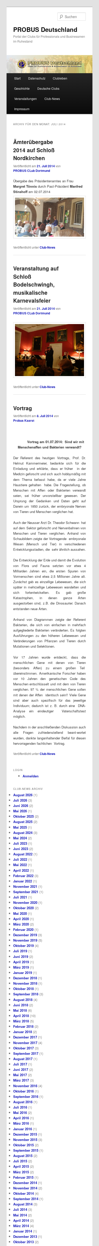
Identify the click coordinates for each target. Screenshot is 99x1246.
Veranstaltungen (25, 98)
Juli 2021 (20, 897)
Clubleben (60, 78)
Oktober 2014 (23, 1193)
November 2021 (25, 886)
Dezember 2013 (25, 1236)
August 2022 (22, 854)
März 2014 (21, 1225)
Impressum (21, 109)
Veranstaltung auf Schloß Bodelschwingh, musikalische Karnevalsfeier (36, 284)
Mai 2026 (20, 810)
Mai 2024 (20, 838)
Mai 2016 (20, 1112)
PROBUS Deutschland (45, 29)
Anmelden (31, 776)
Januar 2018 (22, 1031)
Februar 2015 (23, 1177)
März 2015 (21, 1172)
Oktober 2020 (23, 907)
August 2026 (22, 794)
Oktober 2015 (23, 1144)
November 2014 (25, 1188)
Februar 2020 (23, 929)
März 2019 (21, 967)
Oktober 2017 (23, 1048)
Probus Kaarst (23, 420)
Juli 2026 (20, 800)
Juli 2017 (20, 1064)
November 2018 (25, 983)
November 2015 (25, 1139)
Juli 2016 (20, 1107)
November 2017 (25, 1042)
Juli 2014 (20, 1209)
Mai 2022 (20, 864)
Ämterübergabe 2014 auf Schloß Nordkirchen (34, 150)
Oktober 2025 (23, 816)
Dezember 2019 (25, 934)
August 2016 (22, 1101)
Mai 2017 (20, 1074)
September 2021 (25, 891)
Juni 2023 (20, 848)
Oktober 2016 (23, 1091)
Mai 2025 (20, 827)
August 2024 (22, 832)
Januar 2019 (22, 972)
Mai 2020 (20, 913)
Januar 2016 (22, 1128)
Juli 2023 (20, 843)
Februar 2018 (23, 1026)
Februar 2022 (23, 875)
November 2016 (25, 1085)
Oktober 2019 (23, 945)
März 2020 (21, 924)
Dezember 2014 (25, 1182)
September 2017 (25, 1053)
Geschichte (22, 88)
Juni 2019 (20, 956)
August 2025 (22, 821)
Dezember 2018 (25, 977)
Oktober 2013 (23, 1241)
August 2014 (22, 1204)
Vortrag (22, 408)
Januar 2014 (22, 1231)
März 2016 (21, 1123)
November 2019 (25, 940)
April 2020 (21, 918)
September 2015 (25, 1150)
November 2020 (25, 902)
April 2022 (21, 870)
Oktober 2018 (23, 988)
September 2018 (25, 994)
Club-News (52, 98)
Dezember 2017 (25, 1037)
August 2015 (22, 1155)
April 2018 (21, 1015)
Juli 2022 (20, 859)
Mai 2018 (20, 1010)
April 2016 (21, 1117)
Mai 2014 (20, 1215)
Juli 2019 (20, 950)
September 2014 (25, 1198)
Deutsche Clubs (48, 88)
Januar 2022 (22, 881)
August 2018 (22, 999)
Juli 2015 (20, 1161)
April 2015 (21, 1166)
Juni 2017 (20, 1069)
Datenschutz (36, 78)
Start (17, 78)
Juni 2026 (20, 805)
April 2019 (21, 961)
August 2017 (22, 1058)
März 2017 (21, 1080)
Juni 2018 (20, 1005)
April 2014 (21, 1220)
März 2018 (21, 1021)
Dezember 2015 (25, 1134)
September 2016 (25, 1096)
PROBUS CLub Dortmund (31, 170)
